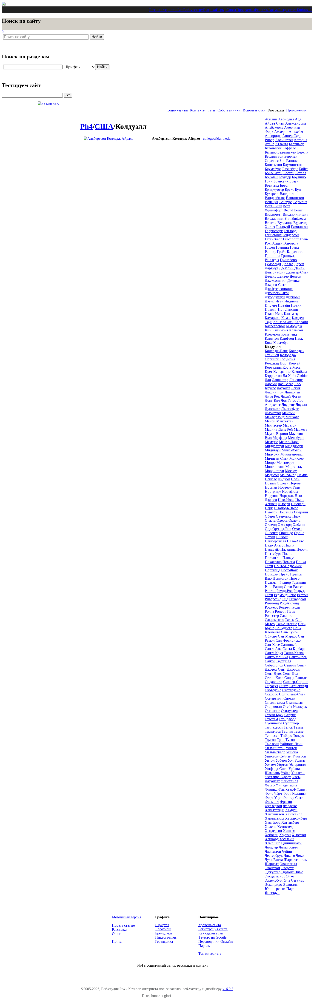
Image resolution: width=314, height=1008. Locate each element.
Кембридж (294, 326)
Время (273, 10)
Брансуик (281, 181)
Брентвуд (272, 185)
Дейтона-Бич (275, 272)
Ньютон (271, 512)
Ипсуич (271, 305)
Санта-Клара (294, 653)
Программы (245, 10)
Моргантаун (295, 467)
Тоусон (270, 740)
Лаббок (302, 376)
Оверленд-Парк (288, 516)
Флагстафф (287, 789)
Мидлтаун (273, 450)
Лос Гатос (288, 400)
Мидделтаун (274, 446)
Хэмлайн (287, 839)
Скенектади (298, 686)
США (104, 126)
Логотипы (163, 929)
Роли (296, 607)
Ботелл (300, 173)
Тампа (298, 727)
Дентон (295, 276)
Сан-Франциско (288, 640)
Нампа (302, 475)
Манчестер (273, 425)
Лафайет (283, 388)
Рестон (302, 595)
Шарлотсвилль (295, 860)
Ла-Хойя (289, 376)
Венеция (271, 202)
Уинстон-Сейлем (278, 756)
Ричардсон (297, 599)
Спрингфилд (275, 702)
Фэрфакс (290, 806)
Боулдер (285, 177)
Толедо (298, 735)
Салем (289, 620)
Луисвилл (272, 409)
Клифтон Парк (291, 338)
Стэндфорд (287, 719)
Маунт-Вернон (276, 434)
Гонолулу (290, 243)
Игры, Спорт (226, 10)
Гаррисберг (274, 231)
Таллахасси (274, 727)
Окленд (294, 520)
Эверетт (287, 868)
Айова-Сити (274, 123)
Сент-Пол (290, 673)
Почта (117, 941)
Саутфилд (283, 661)
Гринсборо (288, 260)
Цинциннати (291, 843)
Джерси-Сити (275, 285)
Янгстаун (272, 893)
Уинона (292, 752)
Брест (284, 185)
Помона (289, 562)
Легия (295, 388)
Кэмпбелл (299, 371)
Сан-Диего (283, 628)
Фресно (286, 802)
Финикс (271, 789)
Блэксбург (290, 169)
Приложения (296, 110)
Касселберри (275, 326)
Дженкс (293, 280)
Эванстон (272, 868)
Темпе (298, 731)
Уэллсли (298, 773)
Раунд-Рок (285, 591)
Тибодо (286, 735)
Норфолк (287, 496)
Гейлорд (290, 231)
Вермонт (300, 202)
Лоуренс (288, 405)
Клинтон (272, 338)
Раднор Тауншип (293, 582)
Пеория (302, 549)
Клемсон (296, 330)
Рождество (286, 10)
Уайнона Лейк (291, 744)
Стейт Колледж (295, 707)
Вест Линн (273, 206)
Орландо (286, 533)
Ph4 (86, 126)
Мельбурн (296, 438)
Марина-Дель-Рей (279, 429)
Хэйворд (272, 839)
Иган (279, 301)
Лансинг (296, 380)
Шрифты (162, 925)
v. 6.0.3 (228, 989)
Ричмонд (272, 603)
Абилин (271, 119)
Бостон (288, 173)
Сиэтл (283, 686)
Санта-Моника (276, 657)
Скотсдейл (273, 690)
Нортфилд (290, 491)
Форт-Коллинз (294, 793)
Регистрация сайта (213, 929)
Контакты (198, 110)
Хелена (270, 827)
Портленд (272, 570)
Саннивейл (289, 644)
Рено (292, 595)
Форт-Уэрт (273, 798)
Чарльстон (273, 851)
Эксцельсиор (275, 876)
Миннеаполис (291, 454)
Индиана (291, 301)
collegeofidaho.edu (217, 138)
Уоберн (281, 760)
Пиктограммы (166, 937)
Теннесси (272, 735)
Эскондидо (273, 884)
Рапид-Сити (282, 587)
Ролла (269, 611)
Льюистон (273, 413)
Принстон (280, 578)
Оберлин (301, 512)
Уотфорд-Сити (276, 769)
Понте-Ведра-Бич (288, 566)
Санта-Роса (298, 657)
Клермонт (272, 334)
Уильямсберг (275, 752)
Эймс (298, 872)
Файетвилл (289, 781)
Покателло (273, 562)
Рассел (298, 587)
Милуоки (272, 454)
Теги (211, 110)
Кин (268, 330)
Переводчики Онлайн (215, 941)
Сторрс (290, 715)
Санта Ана (273, 649)
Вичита (271, 223)
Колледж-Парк (276, 351)
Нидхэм (284, 479)
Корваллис (273, 367)
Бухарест (272, 194)
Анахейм (296, 132)
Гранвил (282, 247)
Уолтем (270, 764)
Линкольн (292, 392)
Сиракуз (271, 686)
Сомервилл (274, 698)
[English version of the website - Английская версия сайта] (4, 4)
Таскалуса (273, 731)
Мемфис (271, 442)
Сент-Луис (273, 673)
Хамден (291, 810)
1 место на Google (212, 937)
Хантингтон (274, 814)
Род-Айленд (289, 603)
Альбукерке (274, 127)
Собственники (228, 110)
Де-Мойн (286, 268)
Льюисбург (290, 409)
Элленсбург (274, 880)
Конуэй (294, 363)
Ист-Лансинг (288, 309)
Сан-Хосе (272, 644)
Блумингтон (292, 165)
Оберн (270, 516)
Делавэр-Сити (297, 272)
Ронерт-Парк (285, 611)
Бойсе (303, 169)
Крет (268, 371)
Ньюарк (284, 504)
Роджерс (271, 607)
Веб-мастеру (193, 10)
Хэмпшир (272, 843)
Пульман (272, 582)
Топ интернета (209, 953)
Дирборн (293, 297)
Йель (279, 314)
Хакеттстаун (274, 810)
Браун (294, 181)
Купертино (282, 371)
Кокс (268, 343)
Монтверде (285, 462)
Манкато (292, 417)
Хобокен (271, 835)
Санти (270, 661)
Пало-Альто (274, 545)
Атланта (281, 144)
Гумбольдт (273, 264)
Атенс (269, 144)
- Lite (179, 10)
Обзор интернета (162, 10)
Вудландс (284, 223)
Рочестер (272, 616)
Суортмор (291, 723)
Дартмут (271, 268)
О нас (116, 934)
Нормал (295, 483)
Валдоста (287, 194)
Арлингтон (284, 140)
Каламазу (291, 314)
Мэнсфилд (288, 475)
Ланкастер (280, 380)
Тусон (290, 740)
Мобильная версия (126, 917)
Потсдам (271, 574)
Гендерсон (291, 235)
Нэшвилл (285, 512)
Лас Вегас (285, 384)
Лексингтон (274, 392)
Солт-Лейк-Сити (292, 694)
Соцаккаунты (177, 110)
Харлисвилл (274, 818)
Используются (254, 110)
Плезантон (273, 558)
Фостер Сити (293, 798)
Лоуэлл (301, 405)
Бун (298, 189)
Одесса (282, 520)
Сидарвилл (273, 682)
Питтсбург (273, 553)
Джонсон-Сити (277, 293)
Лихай (286, 396)
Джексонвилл (275, 280)
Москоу (291, 471)
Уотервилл (297, 764)
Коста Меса (291, 367)
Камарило (272, 318)
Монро (270, 462)
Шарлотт (272, 864)
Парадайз (272, 549)
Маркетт (300, 429)
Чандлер (271, 847)
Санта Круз (274, 653)
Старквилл (273, 707)
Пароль (204, 946)
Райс (268, 587)
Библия (302, 10)
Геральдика (164, 941)
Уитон (270, 760)
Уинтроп (299, 756)
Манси (270, 421)
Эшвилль (290, 884)
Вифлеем (298, 218)
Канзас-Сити (283, 322)
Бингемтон (273, 165)
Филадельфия (286, 785)
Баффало (289, 148)
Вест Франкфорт (277, 208)
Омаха (297, 529)
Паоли (289, 545)
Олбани (299, 525)
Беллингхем (286, 152)
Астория (300, 140)
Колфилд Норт (276, 363)
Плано (287, 553)
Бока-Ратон (274, 173)
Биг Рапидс (288, 160)
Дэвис (269, 301)
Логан (296, 396)
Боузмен (271, 177)
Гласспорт (291, 239)
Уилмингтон (275, 748)
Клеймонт (280, 330)
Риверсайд (273, 599)
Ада (298, 119)
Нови (295, 479)
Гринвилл (272, 256)
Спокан (289, 698)
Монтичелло (275, 467)
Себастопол (274, 665)
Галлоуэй (283, 227)
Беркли (302, 152)
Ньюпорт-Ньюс (286, 508)
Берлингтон (274, 156)
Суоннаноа (273, 723)
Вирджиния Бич (295, 214)
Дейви (299, 268)
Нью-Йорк (286, 500)
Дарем (299, 264)
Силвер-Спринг (295, 682)
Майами (288, 413)
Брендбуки (163, 933)
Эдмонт (287, 872)
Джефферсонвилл (279, 289)
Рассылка (119, 929)
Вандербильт (275, 198)
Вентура (285, 202)
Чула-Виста (274, 860)
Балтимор (296, 144)
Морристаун (274, 471)
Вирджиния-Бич (278, 218)
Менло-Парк (289, 442)
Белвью (271, 152)
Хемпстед (285, 827)
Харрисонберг (296, 818)
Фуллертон (273, 806)
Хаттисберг (290, 822)
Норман (271, 487)
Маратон (290, 425)
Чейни (287, 851)
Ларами (271, 384)
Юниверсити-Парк (279, 889)
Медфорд (280, 438)
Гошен (270, 247)
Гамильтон (299, 227)
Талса (288, 727)
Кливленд (289, 334)
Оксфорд (285, 525)
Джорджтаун (275, 297)
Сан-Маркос (287, 636)
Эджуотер (272, 872)
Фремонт (272, 802)
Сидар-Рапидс (295, 678)
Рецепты (261, 10)
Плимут (289, 558)
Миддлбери (294, 446)
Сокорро (271, 694)
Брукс (289, 189)
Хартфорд (272, 822)
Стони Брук (274, 715)
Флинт (302, 789)
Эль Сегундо (294, 880)
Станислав (294, 702)
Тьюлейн (272, 744)
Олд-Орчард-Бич (278, 529)
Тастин (287, 731)
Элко (290, 876)
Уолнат (299, 760)
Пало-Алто (295, 541)
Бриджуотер (274, 189)
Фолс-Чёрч (273, 793)
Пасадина (288, 549)
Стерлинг (272, 711)
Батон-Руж (273, 148)
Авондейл (286, 119)
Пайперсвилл (275, 541)
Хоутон (285, 835)
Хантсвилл (293, 814)
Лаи (268, 380)
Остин (270, 537)
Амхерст (281, 132)
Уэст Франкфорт (278, 777)
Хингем (289, 831)
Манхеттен (285, 421)
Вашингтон (295, 198)
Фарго (270, 785)
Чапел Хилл (288, 847)
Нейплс (271, 479)
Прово (294, 578)
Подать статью (123, 925)
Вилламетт (273, 214)
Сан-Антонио (286, 624)
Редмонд (281, 595)
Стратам (271, 719)
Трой (281, 740)
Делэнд (270, 276)
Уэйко (285, 773)
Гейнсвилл (273, 235)
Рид (285, 599)
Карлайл (301, 322)
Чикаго (289, 855)
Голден (277, 243)
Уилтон (291, 748)
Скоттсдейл (291, 690)
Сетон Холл (274, 678)
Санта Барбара (294, 649)
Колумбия (287, 359)
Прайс (284, 574)
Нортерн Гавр (289, 487)
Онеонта (271, 533)
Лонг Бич (272, 400)
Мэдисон (272, 475)
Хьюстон (299, 835)
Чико (300, 855)
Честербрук (274, 855)
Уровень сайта (209, 925)
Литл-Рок (272, 396)
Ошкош (282, 537)
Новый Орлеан (276, 483)
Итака (269, 314)
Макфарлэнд (275, 417)
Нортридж (273, 491)
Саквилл (286, 616)
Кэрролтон (273, 376)
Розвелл (285, 607)
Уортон (282, 764)
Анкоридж (273, 136)
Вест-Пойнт (293, 210)
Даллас (287, 264)
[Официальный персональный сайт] (108, 138)
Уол (291, 760)
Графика (209, 10)
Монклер (296, 458)
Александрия (295, 123)
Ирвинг (271, 309)
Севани (290, 665)
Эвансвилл (288, 864)
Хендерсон (273, 831)
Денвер (283, 276)
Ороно (299, 533)
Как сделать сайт (211, 933)
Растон (270, 591)
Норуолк (272, 496)
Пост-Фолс (289, 570)
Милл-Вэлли (292, 450)
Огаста (270, 520)
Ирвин (296, 305)
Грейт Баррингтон (291, 251)
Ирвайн (284, 305)
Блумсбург (273, 169)
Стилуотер (289, 711)
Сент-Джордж (289, 669)
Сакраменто (274, 620)
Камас (286, 318)
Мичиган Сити (276, 458)
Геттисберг (273, 239)
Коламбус (280, 343)
